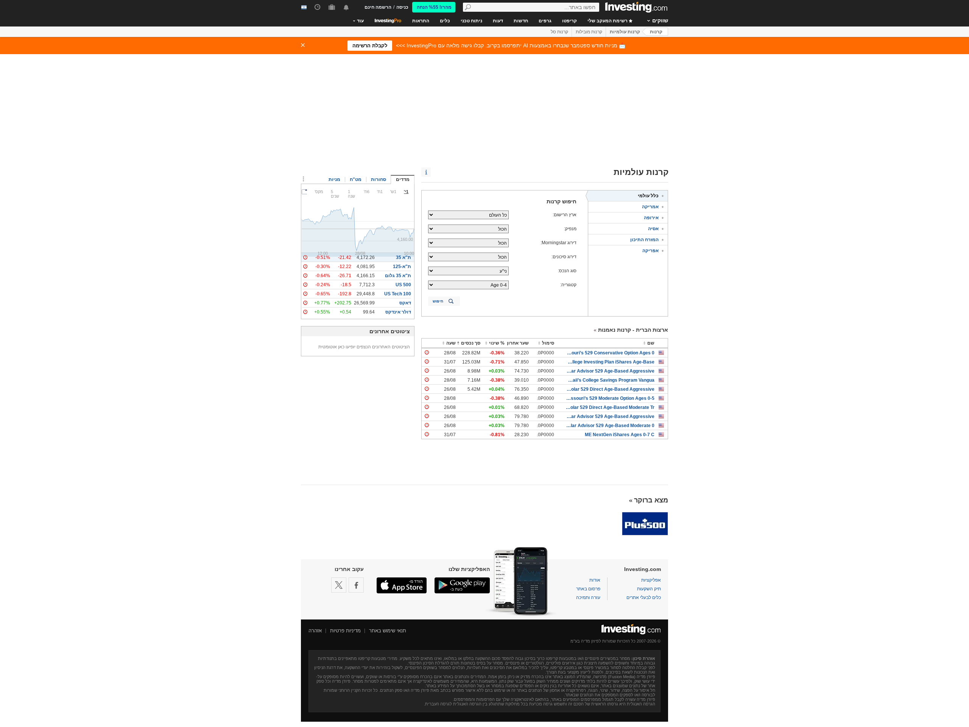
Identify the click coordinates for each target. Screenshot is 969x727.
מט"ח (355, 179)
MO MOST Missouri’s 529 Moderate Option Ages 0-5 (610, 398)
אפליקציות (651, 580)
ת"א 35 (403, 257)
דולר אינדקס (398, 312)
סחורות (378, 179)
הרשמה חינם (378, 7)
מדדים (403, 179)
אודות (594, 580)
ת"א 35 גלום (398, 275)
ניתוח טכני (471, 20)
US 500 (403, 284)
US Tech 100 (397, 293)
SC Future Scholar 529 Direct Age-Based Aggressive (610, 389)
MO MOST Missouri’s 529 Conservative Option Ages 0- (610, 353)
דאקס (405, 303)
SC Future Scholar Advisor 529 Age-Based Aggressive (610, 371)
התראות (420, 20)
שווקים (660, 20)
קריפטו (569, 20)
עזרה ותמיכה (588, 597)
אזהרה (315, 630)
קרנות (656, 31)
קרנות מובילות (589, 31)
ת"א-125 (402, 266)
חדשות (521, 20)
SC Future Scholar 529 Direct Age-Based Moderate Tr (610, 407)
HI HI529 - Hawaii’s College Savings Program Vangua (610, 380)
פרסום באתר (588, 588)
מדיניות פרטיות (345, 630)
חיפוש (438, 301)
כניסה (402, 7)
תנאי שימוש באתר (387, 630)
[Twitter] (338, 585)
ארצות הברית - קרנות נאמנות (633, 330)
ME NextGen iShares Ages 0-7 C (619, 434)
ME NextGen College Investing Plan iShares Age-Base (610, 362)
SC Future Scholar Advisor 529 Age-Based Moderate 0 (610, 425)
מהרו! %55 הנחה (434, 7)
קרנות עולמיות (625, 31)
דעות (498, 20)
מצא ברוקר (651, 500)
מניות (334, 179)
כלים (445, 20)
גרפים (545, 20)
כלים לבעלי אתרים (643, 597)
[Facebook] (356, 585)
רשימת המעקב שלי (608, 20)
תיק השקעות (649, 588)
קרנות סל (559, 31)
